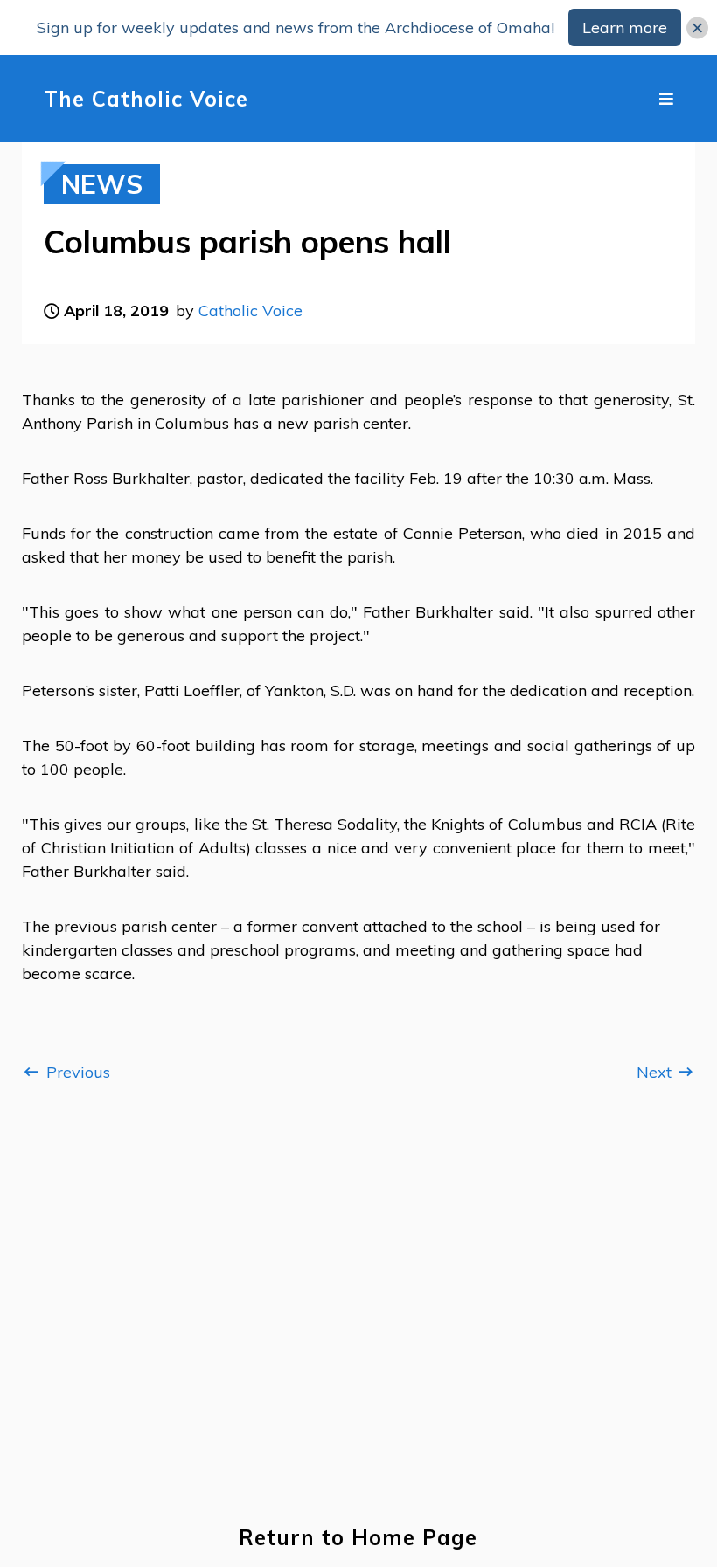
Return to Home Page (358, 1538)
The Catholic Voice (146, 99)
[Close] (697, 27)
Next (656, 1072)
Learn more (624, 27)
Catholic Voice (250, 310)
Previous (76, 1072)
